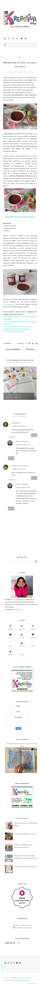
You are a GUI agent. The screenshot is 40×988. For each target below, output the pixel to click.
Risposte (12, 437)
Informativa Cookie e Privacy (22, 925)
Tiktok (10, 646)
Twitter (10, 654)
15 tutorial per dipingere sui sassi (25, 834)
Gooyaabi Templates (22, 980)
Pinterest (33, 629)
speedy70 (16, 423)
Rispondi (34, 435)
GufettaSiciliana (20, 466)
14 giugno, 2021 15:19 (23, 444)
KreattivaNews (9, 304)
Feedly (33, 646)
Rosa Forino (22, 441)
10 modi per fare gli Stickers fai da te (26, 866)
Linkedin (21, 637)
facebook (10, 629)
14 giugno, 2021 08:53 (19, 426)
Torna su (32, 983)
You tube (21, 646)
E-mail (10, 637)
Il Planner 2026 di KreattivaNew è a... (14, 396)
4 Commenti (7, 343)
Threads (21, 654)
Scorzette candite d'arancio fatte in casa (17, 326)
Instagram (22, 629)
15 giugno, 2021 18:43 (23, 487)
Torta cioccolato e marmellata (14, 331)
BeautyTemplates (24, 978)
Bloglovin (33, 637)
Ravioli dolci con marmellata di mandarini (17, 329)
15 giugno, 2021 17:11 (19, 469)
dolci (20, 57)
